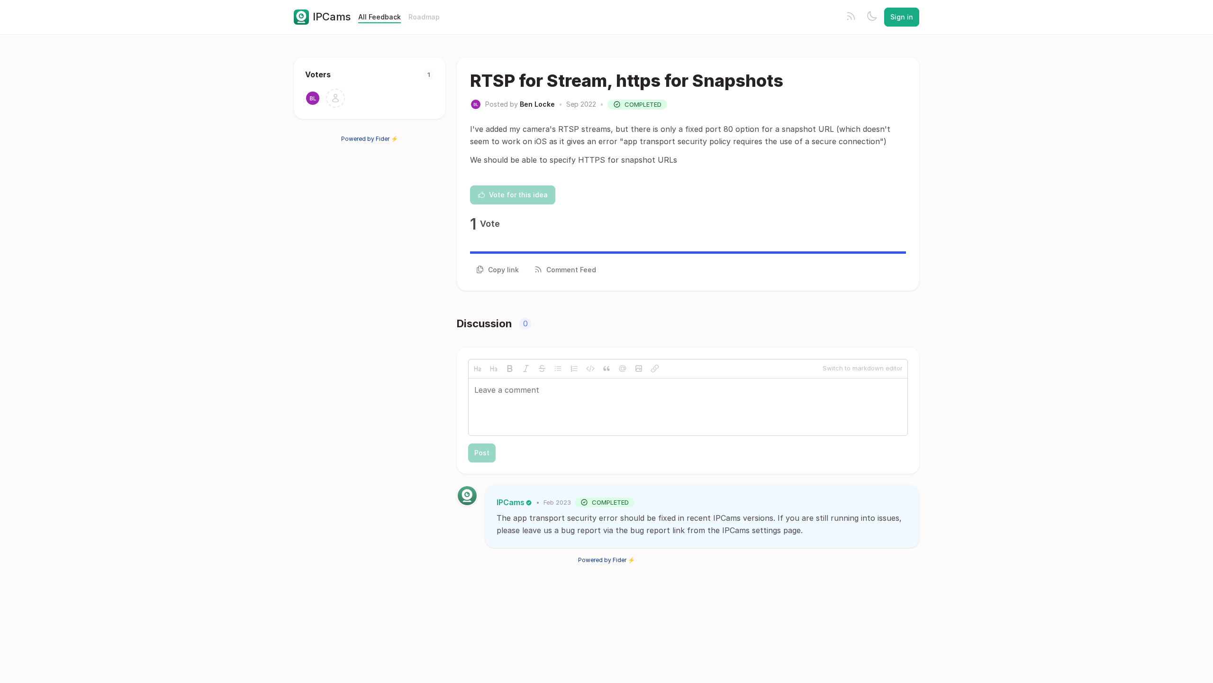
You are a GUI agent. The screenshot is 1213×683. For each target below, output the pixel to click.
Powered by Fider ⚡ (369, 138)
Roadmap (424, 17)
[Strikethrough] (542, 368)
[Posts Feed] (851, 17)
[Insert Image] (639, 368)
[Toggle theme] (871, 17)
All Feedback (379, 17)
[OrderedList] (574, 368)
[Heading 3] (494, 368)
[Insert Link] (655, 368)
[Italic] (526, 368)
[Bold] (510, 368)
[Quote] (606, 368)
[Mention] (623, 368)
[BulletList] (558, 368)
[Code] (590, 368)
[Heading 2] (478, 368)
